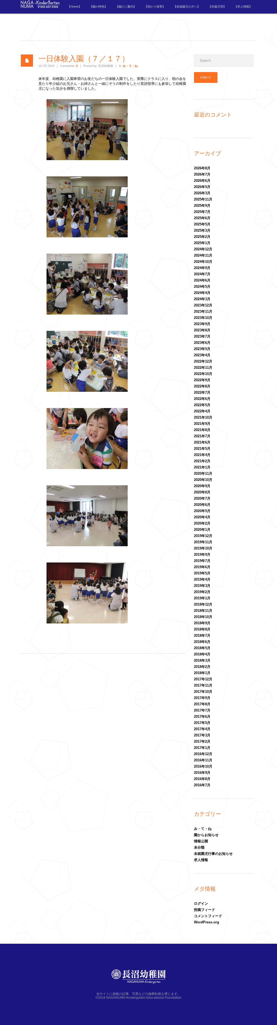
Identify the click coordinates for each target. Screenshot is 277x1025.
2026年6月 (202, 181)
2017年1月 (202, 748)
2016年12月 (203, 754)
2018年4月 (202, 654)
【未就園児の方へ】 (186, 6)
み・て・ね (130, 65)
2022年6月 (202, 399)
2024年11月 (203, 255)
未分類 (199, 847)
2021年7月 (202, 436)
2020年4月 (202, 517)
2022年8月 (202, 386)
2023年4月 (202, 355)
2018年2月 (202, 667)
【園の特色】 (98, 6)
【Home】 (74, 6)
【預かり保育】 (154, 6)
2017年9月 (202, 698)
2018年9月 (202, 623)
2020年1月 (202, 530)
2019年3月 (202, 586)
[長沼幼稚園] (40, 7)
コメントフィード (208, 916)
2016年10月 (203, 766)
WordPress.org (206, 922)
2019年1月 (202, 598)
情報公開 (201, 841)
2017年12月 (203, 679)
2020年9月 (202, 486)
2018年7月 (202, 635)
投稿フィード (204, 910)
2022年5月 (202, 405)
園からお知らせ (206, 835)
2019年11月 (203, 542)
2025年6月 (202, 218)
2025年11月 (203, 199)
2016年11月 (203, 760)
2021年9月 (202, 424)
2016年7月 (202, 785)
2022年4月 (202, 411)
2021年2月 (202, 461)
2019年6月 (202, 567)
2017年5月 (202, 723)
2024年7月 (202, 274)
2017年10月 (203, 692)
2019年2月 (202, 592)
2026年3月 (202, 193)
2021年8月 (202, 430)
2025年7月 (202, 212)
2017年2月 (202, 741)
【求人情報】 (243, 6)
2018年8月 (202, 629)
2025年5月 (202, 224)
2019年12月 (203, 536)
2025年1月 (202, 243)
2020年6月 (202, 505)
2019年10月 (203, 548)
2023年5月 (202, 349)
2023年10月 (203, 318)
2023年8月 (202, 330)
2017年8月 (202, 704)
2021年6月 (202, 442)
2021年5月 (202, 449)
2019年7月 (202, 561)
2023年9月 (202, 324)
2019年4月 (202, 579)
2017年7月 (202, 710)
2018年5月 (202, 648)
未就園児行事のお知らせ (213, 854)
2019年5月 (202, 573)
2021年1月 (202, 467)
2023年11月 (203, 311)
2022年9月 (202, 380)
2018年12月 (203, 604)
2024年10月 (203, 262)
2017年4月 (202, 729)
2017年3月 (202, 735)
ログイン (201, 903)
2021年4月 (202, 455)
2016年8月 (202, 779)
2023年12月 (203, 305)
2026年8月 (202, 168)
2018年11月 (203, 611)
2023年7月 (202, 336)
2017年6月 (202, 716)
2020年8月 (202, 492)
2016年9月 (202, 773)
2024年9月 (202, 268)
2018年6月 (202, 642)
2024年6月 (202, 280)
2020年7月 (202, 498)
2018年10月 (203, 617)
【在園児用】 (217, 6)
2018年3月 (202, 660)
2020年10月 (203, 480)
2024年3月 (202, 299)
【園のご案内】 (126, 6)
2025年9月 (202, 205)
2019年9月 (202, 554)
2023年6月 (202, 343)
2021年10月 (203, 417)
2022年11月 (203, 368)
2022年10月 (203, 374)
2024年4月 (202, 293)
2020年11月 (203, 473)
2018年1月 (202, 673)
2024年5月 (202, 286)
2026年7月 (202, 174)
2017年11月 (203, 685)
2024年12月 (203, 249)
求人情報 (201, 860)
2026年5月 (202, 187)
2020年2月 (202, 523)
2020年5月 (202, 511)
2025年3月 (202, 230)
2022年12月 (203, 361)
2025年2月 (202, 237)
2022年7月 (202, 392)
